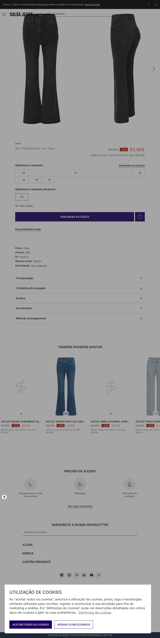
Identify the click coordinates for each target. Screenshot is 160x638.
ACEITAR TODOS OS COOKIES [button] (30, 624)
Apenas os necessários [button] (73, 624)
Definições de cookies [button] (94, 612)
